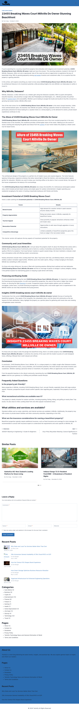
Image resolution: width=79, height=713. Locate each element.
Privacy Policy (8, 633)
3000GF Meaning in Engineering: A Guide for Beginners (19, 430)
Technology (8, 616)
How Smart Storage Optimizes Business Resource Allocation (29, 570)
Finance (6, 599)
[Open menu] (75, 3)
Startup (6, 613)
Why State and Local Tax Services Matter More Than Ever (29, 546)
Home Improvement (7, 10)
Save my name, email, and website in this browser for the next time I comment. (26, 530)
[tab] (38, 485)
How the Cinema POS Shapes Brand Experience (26, 562)
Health (6, 606)
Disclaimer (7, 630)
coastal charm (11, 99)
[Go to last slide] (4, 466)
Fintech (6, 601)
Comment (6, 505)
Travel (6, 618)
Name (5, 526)
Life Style (7, 611)
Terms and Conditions (11, 637)
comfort (42, 124)
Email (30, 526)
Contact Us (7, 628)
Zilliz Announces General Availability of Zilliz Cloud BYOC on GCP (31, 554)
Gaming (6, 604)
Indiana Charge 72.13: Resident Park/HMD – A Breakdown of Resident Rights (58, 474)
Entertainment (8, 597)
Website (56, 526)
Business (7, 592)
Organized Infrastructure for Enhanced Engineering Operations (30, 578)
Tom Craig (5, 21)
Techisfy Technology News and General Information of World (23, 635)
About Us (7, 626)
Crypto (6, 594)
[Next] (74, 466)
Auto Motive (8, 590)
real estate (37, 75)
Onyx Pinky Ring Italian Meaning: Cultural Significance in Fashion (60, 431)
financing (22, 283)
